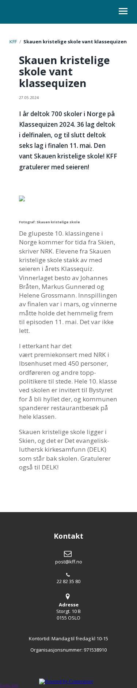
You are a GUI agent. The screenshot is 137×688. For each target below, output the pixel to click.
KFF (13, 41)
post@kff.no (68, 561)
